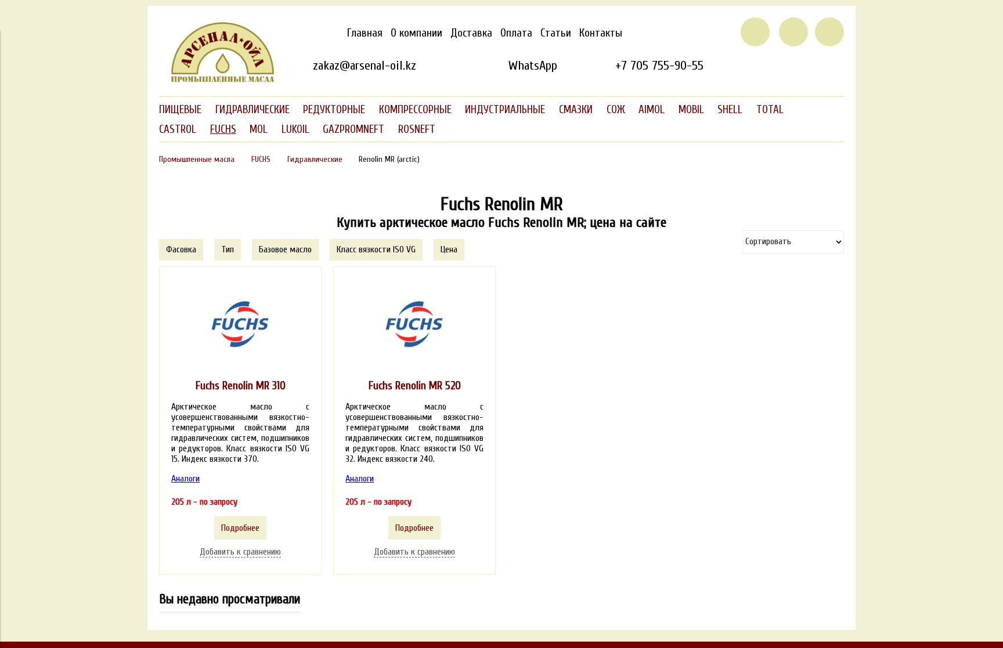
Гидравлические (314, 159)
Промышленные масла (196, 159)
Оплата (516, 33)
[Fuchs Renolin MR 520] (414, 324)
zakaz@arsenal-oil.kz (364, 65)
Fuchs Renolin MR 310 (241, 385)
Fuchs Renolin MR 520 (415, 385)
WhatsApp (532, 65)
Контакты (600, 33)
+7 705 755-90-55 (659, 65)
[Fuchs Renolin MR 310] (240, 324)
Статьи (555, 33)
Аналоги (185, 478)
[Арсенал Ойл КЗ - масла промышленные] (217, 80)
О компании (416, 33)
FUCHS (260, 159)
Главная (365, 33)
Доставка (471, 33)
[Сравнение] (793, 31)
